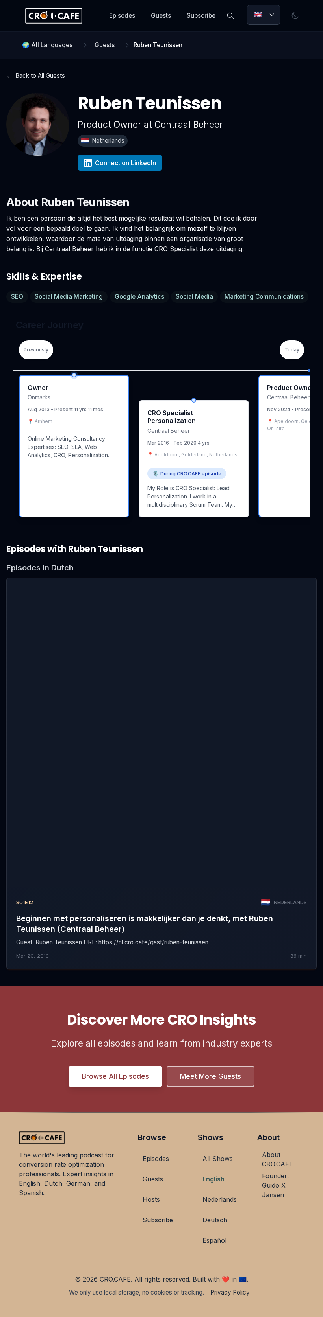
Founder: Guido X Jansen (275, 1185)
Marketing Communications (264, 296)
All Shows (217, 1158)
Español (214, 1240)
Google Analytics (139, 296)
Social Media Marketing (69, 296)
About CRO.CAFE (277, 1159)
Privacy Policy (230, 1292)
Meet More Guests (210, 1076)
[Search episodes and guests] (230, 15)
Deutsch (214, 1220)
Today (291, 350)
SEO (17, 296)
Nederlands (219, 1199)
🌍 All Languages (47, 45)
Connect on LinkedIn (125, 163)
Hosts (151, 1199)
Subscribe (201, 15)
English (213, 1179)
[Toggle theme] (295, 15)
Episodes (122, 15)
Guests (161, 15)
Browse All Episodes (115, 1076)
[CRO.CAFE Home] (54, 15)
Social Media (194, 296)
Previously (36, 350)
